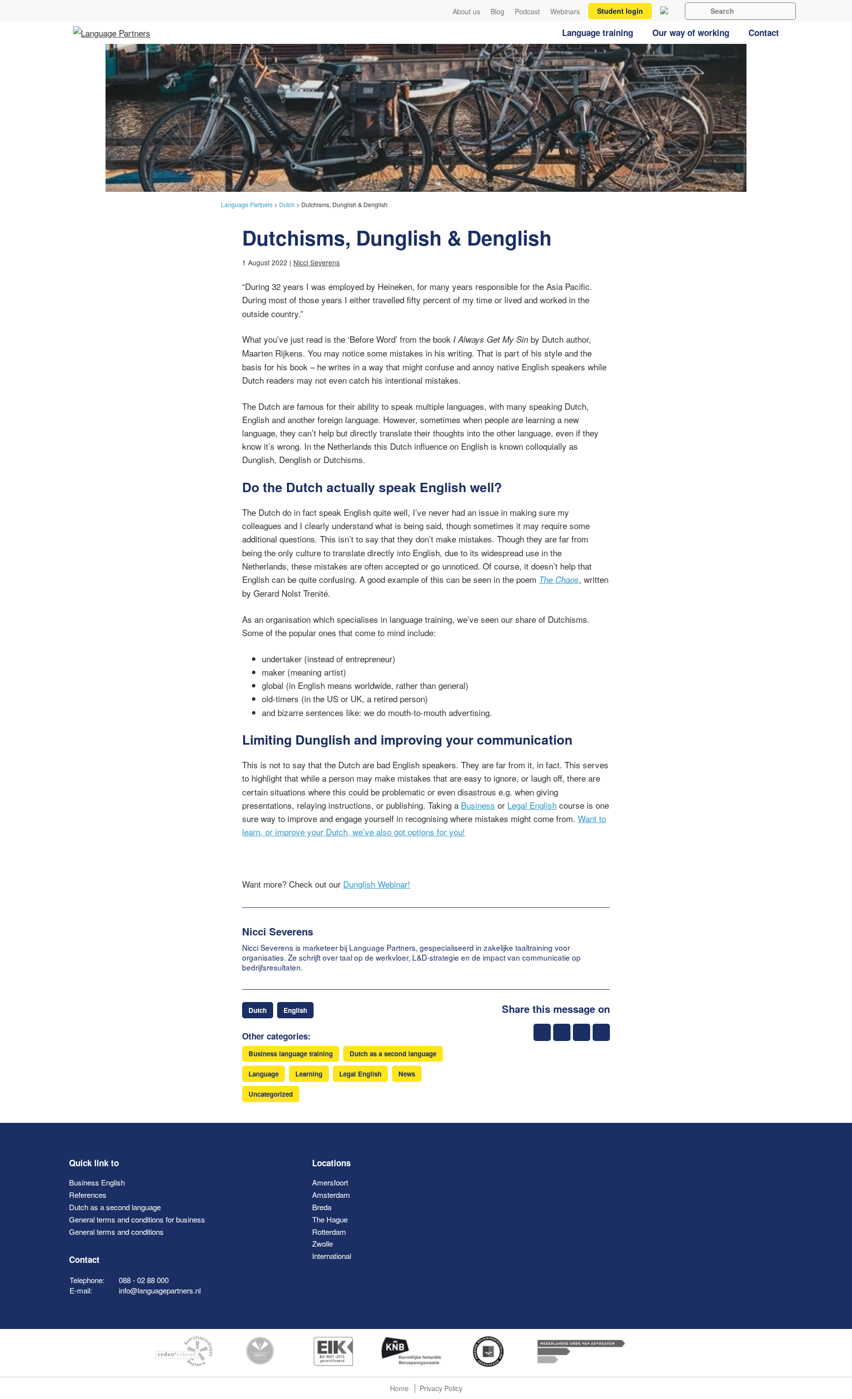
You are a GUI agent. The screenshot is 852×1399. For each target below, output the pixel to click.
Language (263, 1073)
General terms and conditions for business (137, 1219)
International (331, 1256)
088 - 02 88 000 (144, 1280)
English (295, 1010)
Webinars (565, 11)
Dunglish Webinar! (376, 884)
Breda (321, 1207)
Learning (308, 1073)
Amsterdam (331, 1194)
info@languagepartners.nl (160, 1290)
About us (466, 11)
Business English (97, 1182)
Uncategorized (270, 1094)
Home (399, 1388)
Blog (497, 11)
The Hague (330, 1219)
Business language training (290, 1053)
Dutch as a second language (393, 1053)
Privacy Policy (441, 1388)
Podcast (527, 11)
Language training (597, 32)
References (87, 1194)
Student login (620, 11)
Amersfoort (330, 1182)
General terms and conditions (116, 1231)
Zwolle (322, 1243)
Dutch (257, 1010)
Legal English (532, 805)
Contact (763, 32)
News (406, 1073)
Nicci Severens (316, 262)
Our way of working (690, 32)
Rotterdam (329, 1231)
